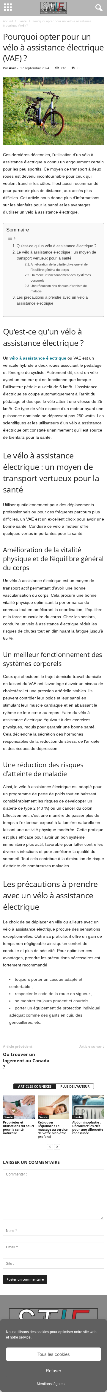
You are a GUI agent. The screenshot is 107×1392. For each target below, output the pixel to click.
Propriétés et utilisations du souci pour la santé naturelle (18, 1127)
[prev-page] (50, 1147)
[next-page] (57, 1147)
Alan (12, 68)
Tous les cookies (53, 1354)
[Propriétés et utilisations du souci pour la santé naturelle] (19, 1107)
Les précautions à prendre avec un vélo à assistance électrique (52, 300)
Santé (23, 21)
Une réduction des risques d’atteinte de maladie (59, 288)
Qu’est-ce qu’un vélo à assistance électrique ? (56, 246)
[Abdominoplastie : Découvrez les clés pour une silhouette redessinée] (88, 1107)
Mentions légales (50, 1384)
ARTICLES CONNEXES (34, 1086)
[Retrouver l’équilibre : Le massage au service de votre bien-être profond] (54, 1107)
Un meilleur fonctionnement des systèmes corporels (61, 277)
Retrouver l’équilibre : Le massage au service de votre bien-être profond (52, 1129)
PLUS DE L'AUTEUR (74, 1086)
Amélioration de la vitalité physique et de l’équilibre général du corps (59, 267)
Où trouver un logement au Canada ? (26, 1060)
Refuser (53, 1370)
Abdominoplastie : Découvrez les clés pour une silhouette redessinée (87, 1127)
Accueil (8, 21)
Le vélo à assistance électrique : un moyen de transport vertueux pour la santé (56, 255)
